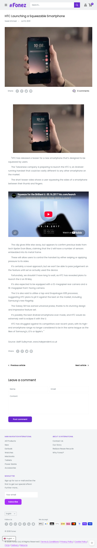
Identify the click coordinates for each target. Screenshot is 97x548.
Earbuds (8, 448)
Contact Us (58, 441)
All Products (10, 441)
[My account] (85, 5)
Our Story (57, 445)
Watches (9, 452)
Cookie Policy (81, 541)
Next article (80, 365)
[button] (9, 538)
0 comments (83, 91)
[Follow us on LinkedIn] (29, 524)
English (8, 514)
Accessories (10, 468)
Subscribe (13, 501)
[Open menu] (6, 5)
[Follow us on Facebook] (6, 524)
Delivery (15, 545)
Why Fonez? (58, 452)
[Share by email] (30, 91)
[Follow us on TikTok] (24, 524)
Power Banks (11, 464)
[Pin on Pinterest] (21, 91)
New (7, 445)
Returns (23, 545)
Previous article (18, 365)
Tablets (8, 460)
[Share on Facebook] (17, 91)
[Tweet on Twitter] (26, 91)
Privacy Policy (66, 541)
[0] (90, 5)
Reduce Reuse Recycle (63, 448)
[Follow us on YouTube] (20, 524)
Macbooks (9, 456)
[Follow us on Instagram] (15, 524)
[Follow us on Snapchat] (33, 524)
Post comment (20, 419)
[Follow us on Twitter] (11, 524)
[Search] (77, 5)
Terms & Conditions (50, 541)
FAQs (7, 545)
